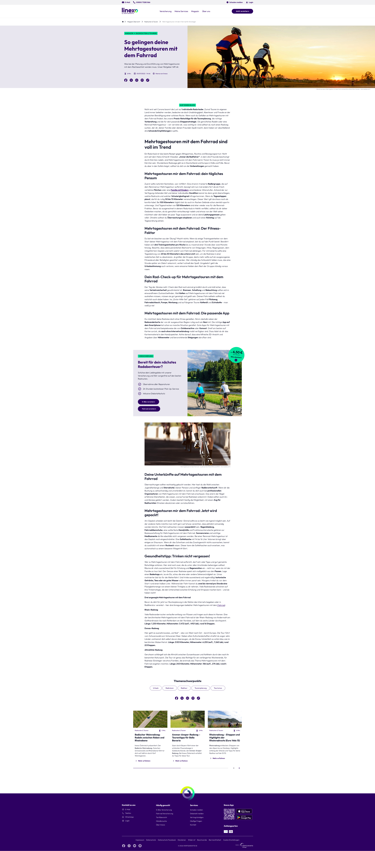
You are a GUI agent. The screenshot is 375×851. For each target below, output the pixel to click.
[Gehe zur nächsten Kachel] (239, 768)
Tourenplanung (201, 688)
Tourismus (218, 688)
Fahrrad (221, 605)
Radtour (184, 688)
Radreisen (170, 688)
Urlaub (155, 688)
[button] (249, 2)
